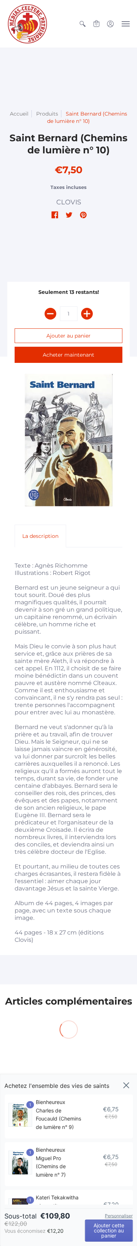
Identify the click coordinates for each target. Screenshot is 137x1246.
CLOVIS (68, 202)
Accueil (19, 113)
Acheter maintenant (68, 354)
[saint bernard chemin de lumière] (68, 440)
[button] (83, 24)
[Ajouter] (87, 314)
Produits (47, 113)
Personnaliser (119, 1215)
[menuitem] (83, 24)
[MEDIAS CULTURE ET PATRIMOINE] (27, 24)
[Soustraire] (50, 314)
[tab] (40, 536)
